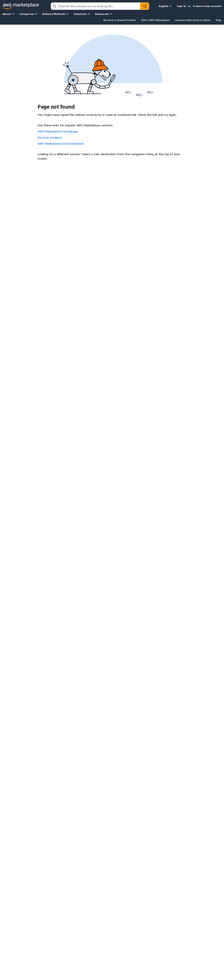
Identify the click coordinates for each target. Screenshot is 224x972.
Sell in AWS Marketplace (155, 20)
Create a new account (207, 6)
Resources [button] (102, 14)
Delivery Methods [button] (53, 14)
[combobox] (95, 6)
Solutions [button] (80, 14)
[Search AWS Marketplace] (144, 6)
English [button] (163, 6)
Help (218, 20)
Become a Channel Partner (119, 20)
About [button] (7, 14)
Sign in (181, 6)
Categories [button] (26, 14)
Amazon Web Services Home (193, 20)
